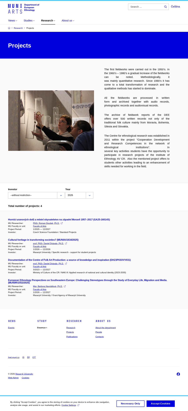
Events (11, 327)
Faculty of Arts (39, 226)
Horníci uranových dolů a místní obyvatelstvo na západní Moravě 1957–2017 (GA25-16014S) (59, 219)
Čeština (175, 6)
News (12, 321)
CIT (34, 357)
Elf (28, 357)
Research (74, 321)
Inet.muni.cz (13, 357)
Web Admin (13, 378)
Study (42, 321)
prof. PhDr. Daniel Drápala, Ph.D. (48, 243)
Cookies (25, 378)
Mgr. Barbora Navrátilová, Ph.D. (48, 286)
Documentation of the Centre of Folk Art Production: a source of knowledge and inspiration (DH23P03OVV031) (69, 260)
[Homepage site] (23, 8)
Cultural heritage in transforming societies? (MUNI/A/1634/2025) (43, 240)
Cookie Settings (69, 405)
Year (67, 189)
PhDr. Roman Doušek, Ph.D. (46, 223)
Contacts (99, 336)
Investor (12, 189)
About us (103, 321)
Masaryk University (24, 374)
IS (23, 357)
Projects (70, 332)
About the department (105, 327)
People (98, 332)
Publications (72, 336)
